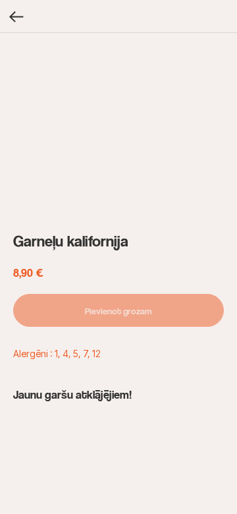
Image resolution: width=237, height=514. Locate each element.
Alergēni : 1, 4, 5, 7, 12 (57, 353)
